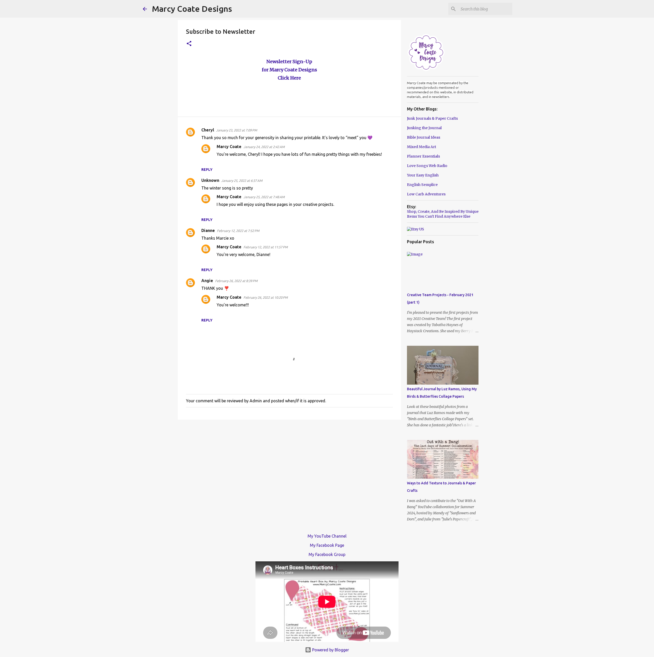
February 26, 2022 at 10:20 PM (265, 297)
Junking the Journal (424, 128)
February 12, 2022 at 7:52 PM (238, 230)
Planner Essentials (423, 156)
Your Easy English (423, 175)
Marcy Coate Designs (192, 8)
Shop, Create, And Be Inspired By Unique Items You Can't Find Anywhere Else (442, 214)
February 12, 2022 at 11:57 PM (265, 247)
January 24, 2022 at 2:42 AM (264, 147)
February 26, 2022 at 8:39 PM (236, 281)
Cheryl (207, 130)
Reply (207, 170)
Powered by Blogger (330, 650)
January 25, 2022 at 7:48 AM (264, 197)
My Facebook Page (327, 545)
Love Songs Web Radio (427, 165)
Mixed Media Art (421, 146)
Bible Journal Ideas (423, 137)
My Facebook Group (327, 554)
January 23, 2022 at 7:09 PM (236, 130)
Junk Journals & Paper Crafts (432, 118)
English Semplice (422, 184)
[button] (189, 43)
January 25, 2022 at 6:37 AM (241, 180)
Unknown (210, 180)
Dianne (208, 230)
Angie (207, 280)
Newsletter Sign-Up (289, 61)
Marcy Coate (229, 146)
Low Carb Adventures (426, 194)
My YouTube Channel (327, 536)
